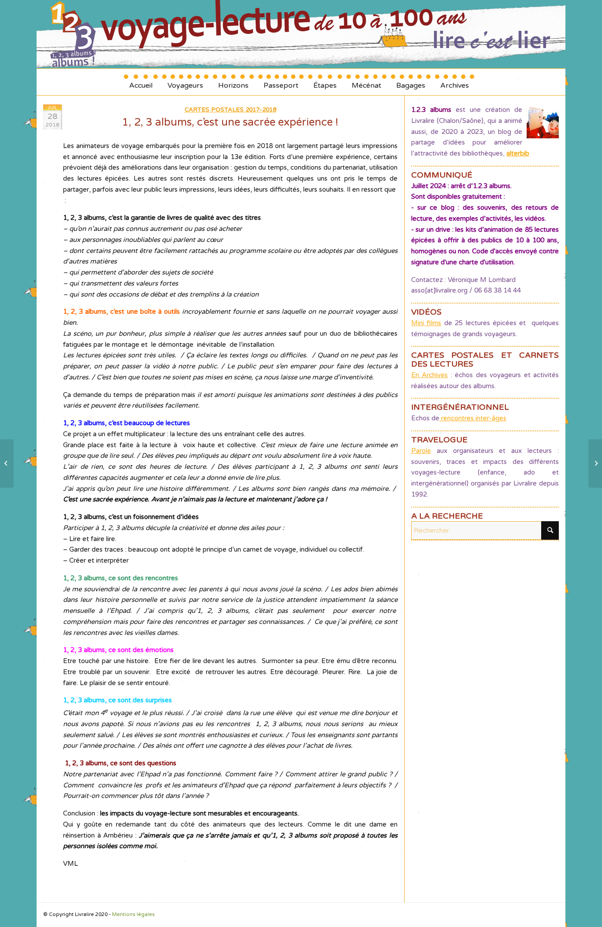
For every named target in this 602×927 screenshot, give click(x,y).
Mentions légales (133, 914)
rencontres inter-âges (472, 418)
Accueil (140, 82)
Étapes (325, 82)
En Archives (429, 375)
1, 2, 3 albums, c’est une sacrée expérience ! (230, 122)
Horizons (233, 82)
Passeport (281, 82)
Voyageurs (185, 82)
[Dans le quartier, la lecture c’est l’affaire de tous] (7, 463)
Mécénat (366, 82)
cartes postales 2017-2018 (230, 109)
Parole (421, 451)
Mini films (426, 323)
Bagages (410, 82)
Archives (454, 82)
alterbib (517, 153)
